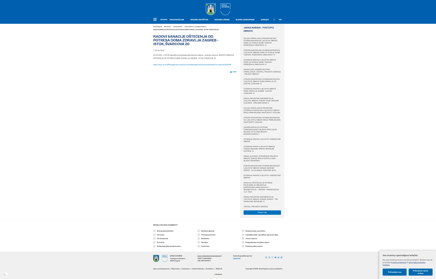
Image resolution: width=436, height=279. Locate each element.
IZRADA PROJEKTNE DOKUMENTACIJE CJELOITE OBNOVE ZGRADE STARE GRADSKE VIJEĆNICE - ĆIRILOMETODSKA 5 (261, 100)
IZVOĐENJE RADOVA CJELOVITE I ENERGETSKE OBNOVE (262, 140)
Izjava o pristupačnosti (161, 269)
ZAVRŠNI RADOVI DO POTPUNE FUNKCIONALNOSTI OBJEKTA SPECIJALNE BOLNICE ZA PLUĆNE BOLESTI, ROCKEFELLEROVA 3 (260, 130)
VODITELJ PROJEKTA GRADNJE (256, 207)
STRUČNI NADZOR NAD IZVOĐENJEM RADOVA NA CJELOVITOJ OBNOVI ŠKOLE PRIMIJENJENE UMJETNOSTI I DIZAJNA (262, 120)
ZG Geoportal (162, 238)
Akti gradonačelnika (165, 231)
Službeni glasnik (207, 231)
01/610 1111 (236, 258)
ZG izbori (160, 235)
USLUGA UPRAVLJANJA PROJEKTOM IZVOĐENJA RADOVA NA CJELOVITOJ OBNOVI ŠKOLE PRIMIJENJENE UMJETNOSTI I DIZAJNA (262, 110)
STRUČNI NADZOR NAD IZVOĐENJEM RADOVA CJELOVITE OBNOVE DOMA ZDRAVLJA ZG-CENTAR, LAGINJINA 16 (262, 81)
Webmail (219, 269)
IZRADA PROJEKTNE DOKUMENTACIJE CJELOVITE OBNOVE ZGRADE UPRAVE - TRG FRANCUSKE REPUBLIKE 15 (261, 199)
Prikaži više (262, 212)
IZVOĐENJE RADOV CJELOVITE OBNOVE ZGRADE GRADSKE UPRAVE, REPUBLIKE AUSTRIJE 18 (259, 149)
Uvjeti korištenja (198, 269)
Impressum (186, 269)
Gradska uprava (222, 20)
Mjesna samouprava (245, 20)
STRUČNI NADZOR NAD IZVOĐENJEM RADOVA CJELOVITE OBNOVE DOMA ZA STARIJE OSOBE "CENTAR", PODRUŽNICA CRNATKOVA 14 (262, 52)
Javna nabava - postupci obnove (195, 26)
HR (280, 20)
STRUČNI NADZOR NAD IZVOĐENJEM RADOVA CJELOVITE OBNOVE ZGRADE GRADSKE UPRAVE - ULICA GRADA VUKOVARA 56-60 (262, 168)
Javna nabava (177, 26)
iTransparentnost (208, 235)
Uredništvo (210, 269)
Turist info (205, 246)
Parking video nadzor (254, 246)
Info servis (167, 26)
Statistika (205, 238)
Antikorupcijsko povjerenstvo (169, 246)
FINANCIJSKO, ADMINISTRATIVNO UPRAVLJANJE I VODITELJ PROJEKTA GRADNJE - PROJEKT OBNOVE (262, 72)
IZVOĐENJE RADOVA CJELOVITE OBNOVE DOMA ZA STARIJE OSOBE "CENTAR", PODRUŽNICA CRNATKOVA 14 (260, 62)
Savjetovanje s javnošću (255, 231)
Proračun (160, 242)
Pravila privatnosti (398, 262)
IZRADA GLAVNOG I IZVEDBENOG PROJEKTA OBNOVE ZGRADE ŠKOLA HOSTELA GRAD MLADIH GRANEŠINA (261, 158)
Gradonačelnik (177, 20)
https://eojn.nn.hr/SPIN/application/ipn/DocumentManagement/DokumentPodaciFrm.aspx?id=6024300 (192, 65)
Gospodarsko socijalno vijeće (257, 242)
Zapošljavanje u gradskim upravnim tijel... (262, 235)
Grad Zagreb (157, 26)
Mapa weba (175, 269)
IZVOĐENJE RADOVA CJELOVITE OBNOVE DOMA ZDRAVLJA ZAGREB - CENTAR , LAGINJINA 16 (260, 91)
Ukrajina (204, 242)
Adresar (265, 20)
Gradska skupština (199, 20)
